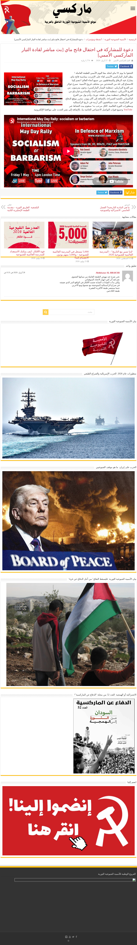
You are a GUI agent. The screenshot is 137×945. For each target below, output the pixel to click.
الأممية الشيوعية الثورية (115, 39)
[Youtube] (69, 937)
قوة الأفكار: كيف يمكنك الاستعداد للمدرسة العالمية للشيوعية (27, 253)
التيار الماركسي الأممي (121, 60)
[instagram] (66, 937)
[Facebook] (76, 937)
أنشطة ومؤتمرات (94, 39)
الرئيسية (132, 39)
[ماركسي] (68, 17)
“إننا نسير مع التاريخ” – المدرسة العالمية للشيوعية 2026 (116, 253)
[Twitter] (73, 937)
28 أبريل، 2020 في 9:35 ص (14, 272)
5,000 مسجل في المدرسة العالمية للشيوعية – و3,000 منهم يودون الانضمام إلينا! (71, 254)
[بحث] (45, 312)
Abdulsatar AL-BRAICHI (108, 272)
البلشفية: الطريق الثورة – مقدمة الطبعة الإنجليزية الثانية (23, 208)
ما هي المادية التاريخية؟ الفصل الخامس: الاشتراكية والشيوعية (115, 208)
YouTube (128, 109)
